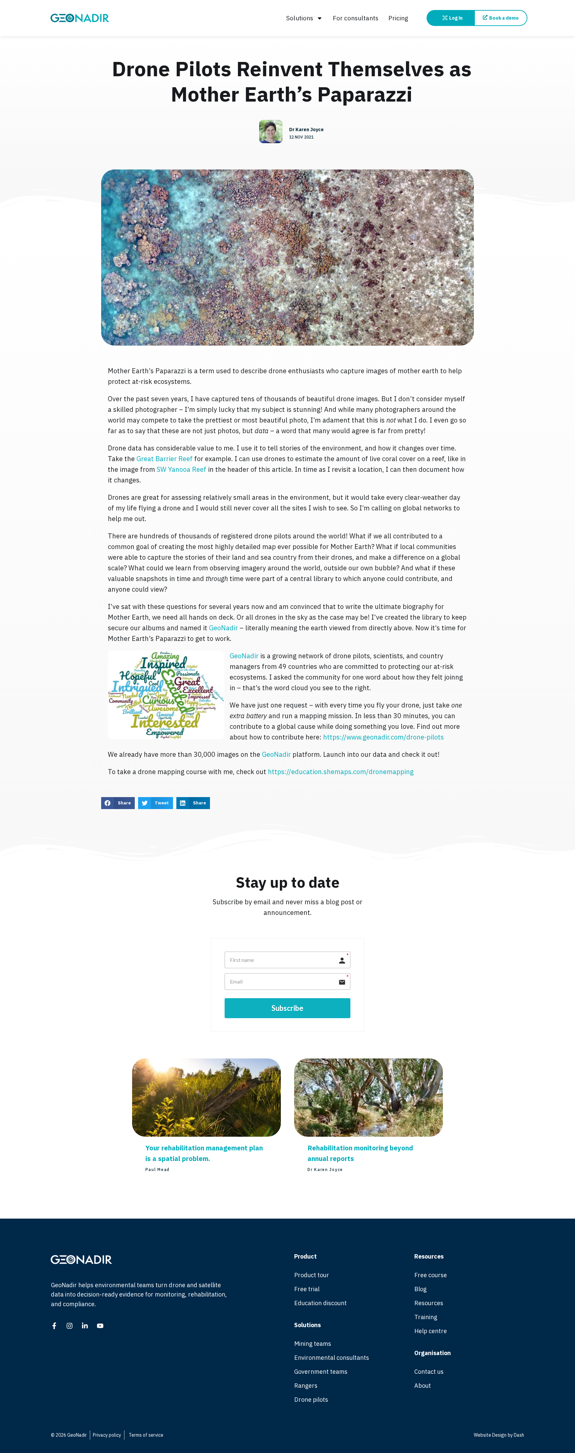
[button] (118, 803)
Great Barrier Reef (164, 458)
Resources (428, 1303)
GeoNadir (224, 627)
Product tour (311, 1275)
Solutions (299, 18)
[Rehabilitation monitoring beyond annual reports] (368, 1134)
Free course (430, 1275)
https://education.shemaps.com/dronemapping (341, 771)
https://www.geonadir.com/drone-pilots (383, 736)
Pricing (398, 18)
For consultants (355, 18)
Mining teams (312, 1343)
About (422, 1385)
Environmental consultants (331, 1357)
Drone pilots (311, 1399)
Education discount (320, 1303)
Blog (420, 1289)
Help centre (430, 1331)
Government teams (320, 1371)
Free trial (306, 1289)
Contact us (429, 1371)
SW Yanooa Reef (181, 469)
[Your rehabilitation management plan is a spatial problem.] (206, 1134)
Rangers (305, 1385)
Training (425, 1317)
